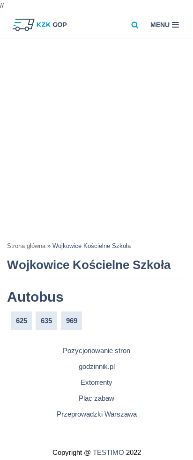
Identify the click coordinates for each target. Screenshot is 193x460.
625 (21, 321)
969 (71, 321)
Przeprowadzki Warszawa (97, 414)
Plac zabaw (96, 398)
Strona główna (26, 246)
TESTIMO (108, 452)
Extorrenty (96, 382)
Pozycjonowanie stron (96, 350)
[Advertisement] (96, 139)
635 (46, 321)
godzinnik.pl (97, 366)
